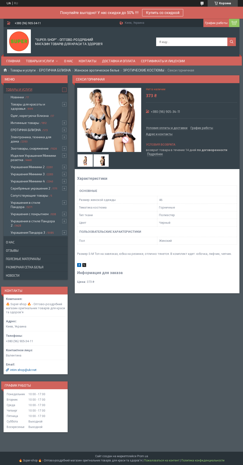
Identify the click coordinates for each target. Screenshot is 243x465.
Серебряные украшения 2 (30, 188)
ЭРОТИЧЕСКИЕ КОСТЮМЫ (143, 70)
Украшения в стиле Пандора (25, 204)
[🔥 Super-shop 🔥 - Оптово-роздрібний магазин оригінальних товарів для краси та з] (19, 41)
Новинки (17, 97)
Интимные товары (25, 123)
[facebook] (79, 266)
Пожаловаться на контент (161, 460)
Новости (12, 275)
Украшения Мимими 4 (28, 181)
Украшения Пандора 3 (28, 232)
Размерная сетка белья (24, 267)
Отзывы (12, 250)
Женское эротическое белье (96, 70)
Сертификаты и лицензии (163, 61)
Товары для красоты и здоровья (28, 106)
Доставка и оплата (118, 61)
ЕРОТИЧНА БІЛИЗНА (55, 70)
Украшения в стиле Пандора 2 (33, 223)
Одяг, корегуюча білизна (30, 116)
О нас (68, 61)
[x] (84, 266)
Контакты (87, 61)
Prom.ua (142, 456)
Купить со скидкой (162, 12)
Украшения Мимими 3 (28, 174)
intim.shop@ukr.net (23, 370)
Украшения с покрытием (30, 214)
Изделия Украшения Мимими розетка (33, 157)
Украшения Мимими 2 (28, 167)
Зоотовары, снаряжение (30, 148)
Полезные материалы (23, 259)
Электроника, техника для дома (31, 139)
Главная (13, 61)
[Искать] (231, 42)
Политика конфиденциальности (202, 460)
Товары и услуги (40, 61)
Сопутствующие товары (29, 195)
